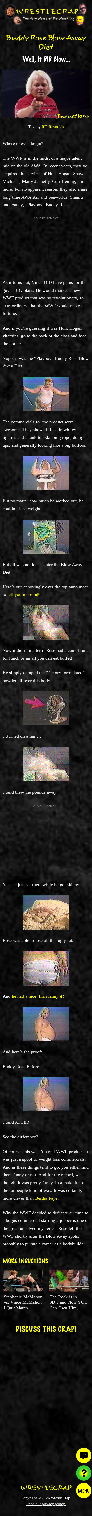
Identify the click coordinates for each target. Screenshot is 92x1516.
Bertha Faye (46, 1198)
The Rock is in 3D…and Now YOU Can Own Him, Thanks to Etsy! (69, 1305)
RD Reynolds (53, 127)
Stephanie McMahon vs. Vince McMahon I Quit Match (23, 1302)
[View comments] (83, 1455)
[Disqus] (46, 1400)
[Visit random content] (83, 1473)
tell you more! (20, 594)
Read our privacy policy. (46, 1504)
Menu (84, 1491)
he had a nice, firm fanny (35, 996)
